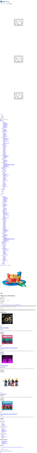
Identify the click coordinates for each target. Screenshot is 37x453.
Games (4, 187)
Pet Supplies (3, 189)
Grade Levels (3, 144)
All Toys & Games (5, 186)
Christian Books (5, 197)
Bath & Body (4, 184)
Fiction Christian (5, 124)
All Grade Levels (5, 145)
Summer (4, 254)
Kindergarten (4, 146)
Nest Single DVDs (5, 166)
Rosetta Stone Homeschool (6, 138)
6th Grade (4, 150)
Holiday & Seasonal (4, 248)
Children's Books (5, 201)
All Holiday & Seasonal (6, 174)
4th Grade (4, 149)
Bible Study (4, 170)
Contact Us (3, 428)
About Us (3, 435)
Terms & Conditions (4, 431)
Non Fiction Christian (5, 123)
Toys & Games (3, 185)
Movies (3, 233)
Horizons (4, 142)
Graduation (4, 178)
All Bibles (4, 169)
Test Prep (4, 158)
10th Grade (4, 227)
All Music (4, 203)
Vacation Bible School (4, 242)
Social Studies (4, 133)
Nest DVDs (3, 162)
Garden (4, 173)
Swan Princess (5, 218)
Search (2, 448)
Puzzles (4, 188)
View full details (2, 398)
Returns (3, 429)
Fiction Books (4, 127)
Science (4, 132)
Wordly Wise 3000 (5, 139)
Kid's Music (4, 130)
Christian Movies (5, 160)
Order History (3, 425)
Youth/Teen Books (5, 126)
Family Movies (5, 161)
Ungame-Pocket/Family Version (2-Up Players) (9, 347)
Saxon (4, 140)
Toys (3, 261)
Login (2, 423)
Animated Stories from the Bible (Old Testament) (8, 164)
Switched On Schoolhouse (6, 143)
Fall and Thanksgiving (5, 250)
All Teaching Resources (6, 155)
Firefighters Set (3, 394)
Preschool (4, 220)
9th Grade (4, 152)
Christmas (4, 175)
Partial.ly (3, 432)
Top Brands (3, 137)
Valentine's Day (5, 179)
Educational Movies (5, 235)
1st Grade (4, 147)
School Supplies (5, 231)
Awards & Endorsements (4, 436)
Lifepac (4, 216)
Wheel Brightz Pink (4, 365)
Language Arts (5, 208)
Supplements (4, 136)
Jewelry (4, 183)
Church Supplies (4, 167)
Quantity (3, 299)
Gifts (2, 181)
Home (2, 171)
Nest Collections (5, 163)
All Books (4, 122)
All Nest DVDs (5, 237)
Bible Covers (4, 244)
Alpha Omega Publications (6, 141)
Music (2, 128)
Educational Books (5, 199)
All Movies (4, 159)
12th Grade (4, 154)
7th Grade (4, 225)
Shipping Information (4, 430)
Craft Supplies (4, 157)
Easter (4, 176)
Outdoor (4, 172)
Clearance (3, 263)
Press (2, 437)
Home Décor (4, 246)
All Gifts (4, 182)
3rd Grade (4, 148)
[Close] (0, 452)
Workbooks (4, 125)
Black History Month (5, 180)
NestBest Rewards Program (5, 443)
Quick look (2, 370)
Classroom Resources (5, 156)
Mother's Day (4, 177)
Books (2, 121)
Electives (4, 135)
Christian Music (5, 129)
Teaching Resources (4, 229)
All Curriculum (5, 131)
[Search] (10, 3)
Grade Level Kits (5, 210)
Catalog (3, 116)
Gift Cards (4, 259)
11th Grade (4, 153)
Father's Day (4, 252)
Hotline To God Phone (4, 327)
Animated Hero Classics (6, 165)
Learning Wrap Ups (5, 214)
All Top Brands (5, 212)
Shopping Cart (3, 424)
